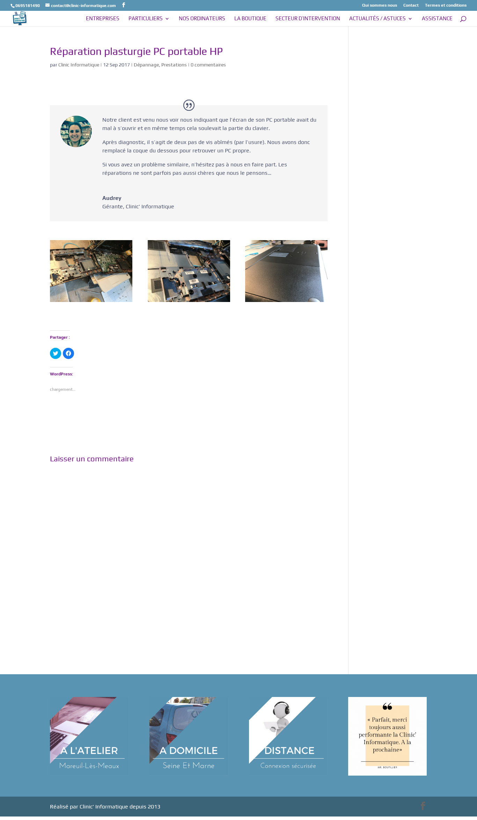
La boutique (250, 18)
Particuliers (146, 18)
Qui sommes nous (379, 5)
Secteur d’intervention (308, 18)
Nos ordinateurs (202, 18)
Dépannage (146, 64)
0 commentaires (208, 64)
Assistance (437, 18)
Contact (411, 5)
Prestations (174, 64)
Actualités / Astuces (377, 18)
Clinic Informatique (78, 64)
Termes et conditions (446, 5)
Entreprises (102, 18)
